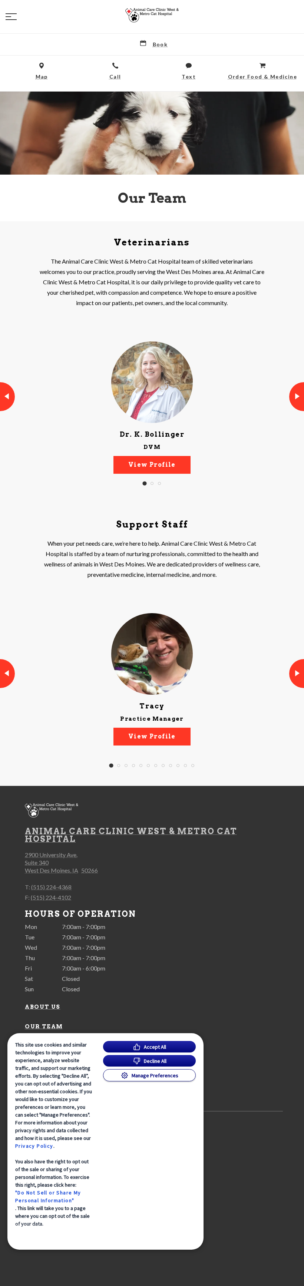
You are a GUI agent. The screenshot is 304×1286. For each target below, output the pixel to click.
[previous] (7, 396)
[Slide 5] (140, 765)
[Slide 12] (192, 765)
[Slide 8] (163, 765)
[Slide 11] (185, 765)
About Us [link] (42, 1007)
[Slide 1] (144, 484)
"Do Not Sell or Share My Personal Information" (48, 1196)
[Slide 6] (148, 765)
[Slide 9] (170, 765)
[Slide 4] (133, 765)
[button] (11, 16)
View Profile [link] (152, 464)
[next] (296, 396)
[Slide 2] (152, 483)
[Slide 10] (177, 765)
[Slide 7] (155, 765)
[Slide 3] (159, 483)
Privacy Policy (34, 1146)
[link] (152, 15)
